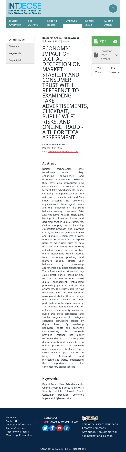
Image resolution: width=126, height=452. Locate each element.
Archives (71, 21)
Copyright (15, 60)
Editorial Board (52, 22)
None (66, 41)
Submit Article (108, 22)
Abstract (14, 46)
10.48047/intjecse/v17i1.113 (63, 151)
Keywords (15, 53)
